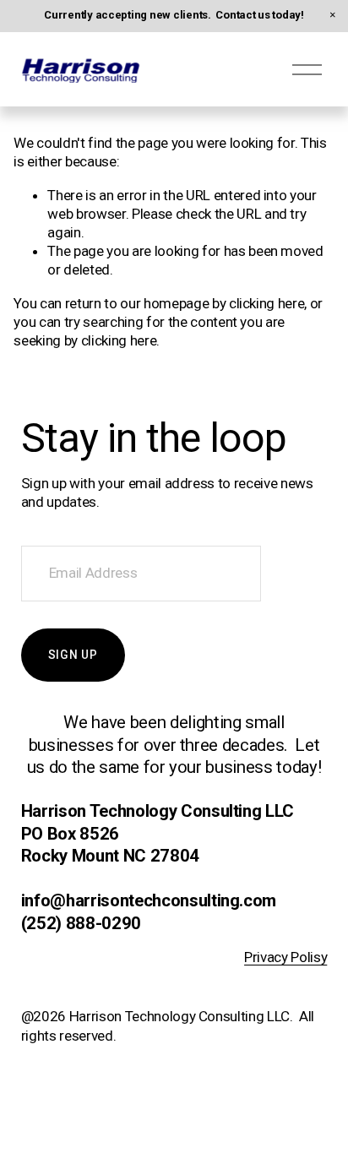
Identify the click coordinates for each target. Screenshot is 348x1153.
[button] (333, 15)
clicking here (267, 303)
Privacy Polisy (285, 957)
